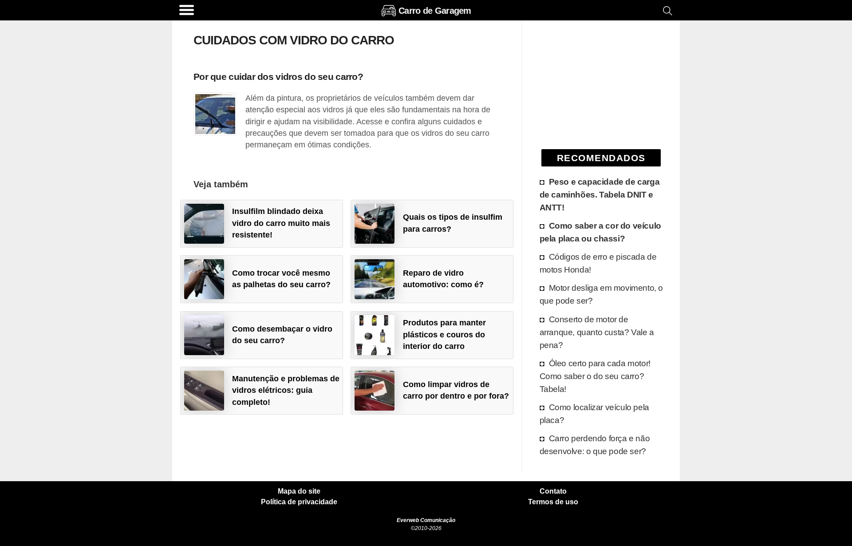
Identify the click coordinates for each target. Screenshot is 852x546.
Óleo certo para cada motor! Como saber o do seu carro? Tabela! (595, 376)
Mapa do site (299, 491)
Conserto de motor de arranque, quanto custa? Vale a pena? (597, 332)
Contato (553, 491)
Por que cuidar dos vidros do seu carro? (278, 76)
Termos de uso (553, 502)
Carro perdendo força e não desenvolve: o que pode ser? (595, 444)
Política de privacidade (299, 502)
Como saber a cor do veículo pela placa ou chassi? (600, 232)
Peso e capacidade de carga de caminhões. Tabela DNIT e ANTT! (600, 194)
